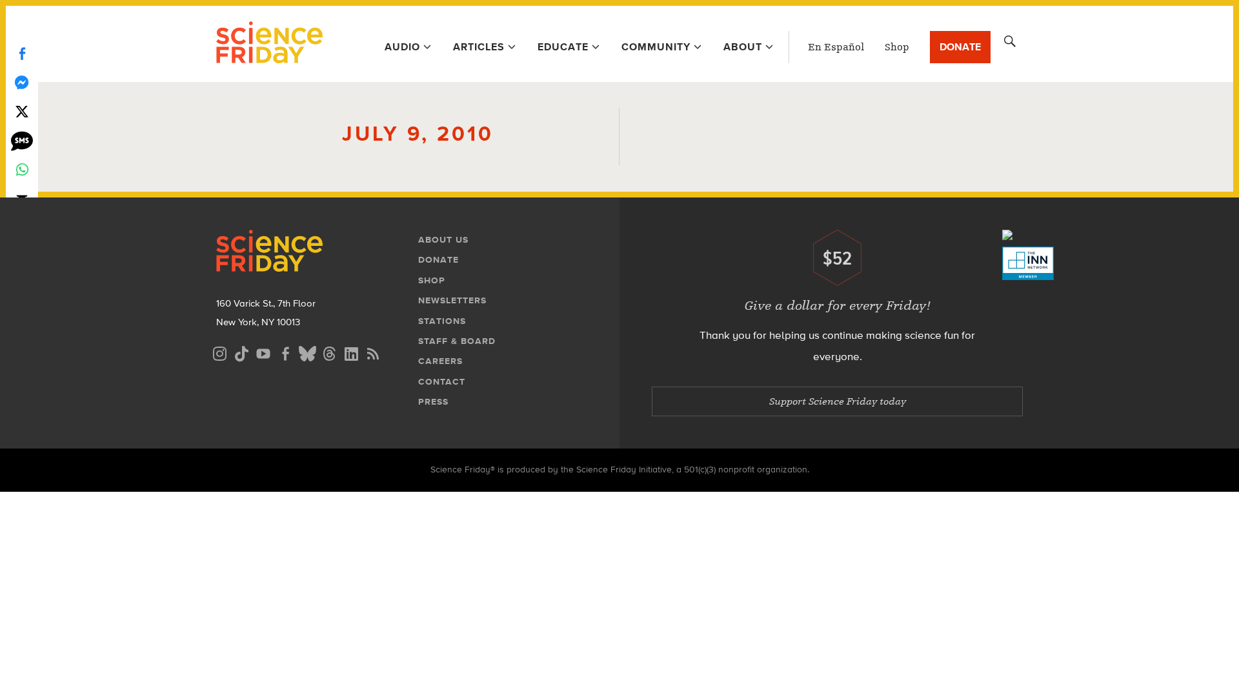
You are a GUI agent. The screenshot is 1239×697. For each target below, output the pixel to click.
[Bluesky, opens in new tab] (307, 352)
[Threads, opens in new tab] (329, 352)
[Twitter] (22, 111)
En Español (836, 47)
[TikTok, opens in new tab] (241, 352)
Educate (563, 47)
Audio (402, 47)
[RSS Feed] (373, 352)
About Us (443, 239)
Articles (479, 47)
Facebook (22, 53)
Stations (442, 321)
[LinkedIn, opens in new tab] (351, 352)
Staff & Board (457, 341)
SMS (22, 140)
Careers (440, 361)
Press (433, 401)
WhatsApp (22, 169)
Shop (897, 47)
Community (655, 47)
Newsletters (452, 300)
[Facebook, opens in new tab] (285, 352)
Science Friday (269, 43)
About (742, 47)
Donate (960, 47)
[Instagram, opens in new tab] (219, 352)
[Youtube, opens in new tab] (263, 352)
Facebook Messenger (22, 82)
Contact (441, 381)
